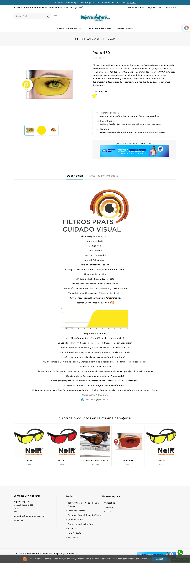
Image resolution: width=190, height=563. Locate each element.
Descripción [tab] (75, 175)
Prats (102, 58)
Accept (159, 559)
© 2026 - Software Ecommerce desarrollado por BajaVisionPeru (46, 553)
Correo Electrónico (79, 380)
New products (74, 533)
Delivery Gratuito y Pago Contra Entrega (83, 504)
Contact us (109, 503)
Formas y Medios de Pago (80, 524)
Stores (107, 512)
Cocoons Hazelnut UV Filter (95, 460)
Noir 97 (61, 460)
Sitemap (108, 507)
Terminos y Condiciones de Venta (84, 515)
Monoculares (125, 28)
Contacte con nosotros (27, 495)
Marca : (96, 58)
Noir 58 (28, 460)
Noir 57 (161, 460)
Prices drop (73, 528)
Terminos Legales (76, 510)
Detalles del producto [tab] (103, 175)
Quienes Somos (75, 519)
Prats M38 (128, 460)
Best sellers (74, 537)
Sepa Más (131, 2)
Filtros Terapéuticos (69, 28)
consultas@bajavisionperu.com (29, 516)
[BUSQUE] (47, 16)
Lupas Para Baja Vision (99, 28)
